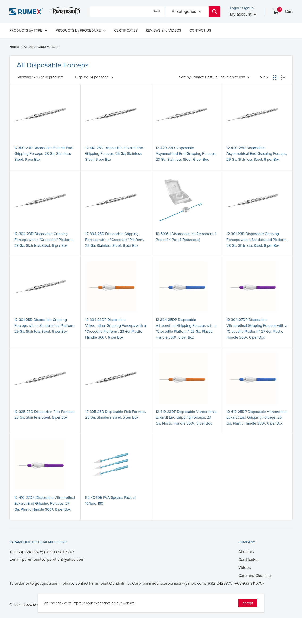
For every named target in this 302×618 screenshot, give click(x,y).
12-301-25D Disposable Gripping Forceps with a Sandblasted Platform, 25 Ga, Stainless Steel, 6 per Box (44, 325)
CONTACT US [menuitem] (200, 30)
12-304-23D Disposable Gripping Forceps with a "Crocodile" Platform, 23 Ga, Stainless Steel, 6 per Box (43, 239)
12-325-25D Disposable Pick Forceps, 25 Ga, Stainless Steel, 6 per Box (115, 414)
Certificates (248, 559)
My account (241, 14)
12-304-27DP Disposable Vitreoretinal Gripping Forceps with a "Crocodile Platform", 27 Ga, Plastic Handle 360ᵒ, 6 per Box (256, 328)
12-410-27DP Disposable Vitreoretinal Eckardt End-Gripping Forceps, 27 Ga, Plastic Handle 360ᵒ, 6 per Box (44, 503)
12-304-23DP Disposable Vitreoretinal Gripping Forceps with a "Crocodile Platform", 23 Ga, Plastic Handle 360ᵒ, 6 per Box (115, 328)
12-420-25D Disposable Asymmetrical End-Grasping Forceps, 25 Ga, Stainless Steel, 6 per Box (256, 154)
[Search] (214, 11)
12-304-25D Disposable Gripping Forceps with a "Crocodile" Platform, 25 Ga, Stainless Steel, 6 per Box (114, 239)
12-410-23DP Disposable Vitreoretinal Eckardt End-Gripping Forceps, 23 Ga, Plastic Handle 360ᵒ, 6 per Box (186, 417)
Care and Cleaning (254, 575)
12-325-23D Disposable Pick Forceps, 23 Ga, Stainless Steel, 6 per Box (44, 414)
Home (14, 47)
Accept (247, 603)
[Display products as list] (283, 77)
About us (246, 551)
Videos (244, 567)
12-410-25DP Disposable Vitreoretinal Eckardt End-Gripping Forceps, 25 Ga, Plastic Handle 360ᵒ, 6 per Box (256, 417)
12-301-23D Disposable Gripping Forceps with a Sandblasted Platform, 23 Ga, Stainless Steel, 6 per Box (256, 239)
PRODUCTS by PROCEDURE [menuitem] (78, 30)
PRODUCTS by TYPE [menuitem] (25, 30)
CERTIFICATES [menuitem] (126, 30)
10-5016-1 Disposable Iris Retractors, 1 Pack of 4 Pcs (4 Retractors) (186, 236)
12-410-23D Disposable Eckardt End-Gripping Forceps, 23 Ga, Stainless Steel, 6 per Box (43, 154)
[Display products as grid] (275, 77)
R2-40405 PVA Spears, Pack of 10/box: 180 (110, 500)
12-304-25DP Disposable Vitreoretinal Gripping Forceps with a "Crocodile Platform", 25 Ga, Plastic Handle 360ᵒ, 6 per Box (186, 328)
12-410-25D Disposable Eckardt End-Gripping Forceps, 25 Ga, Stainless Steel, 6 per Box (114, 154)
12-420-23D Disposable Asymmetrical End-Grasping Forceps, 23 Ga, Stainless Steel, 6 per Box (186, 154)
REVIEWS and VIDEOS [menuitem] (163, 30)
